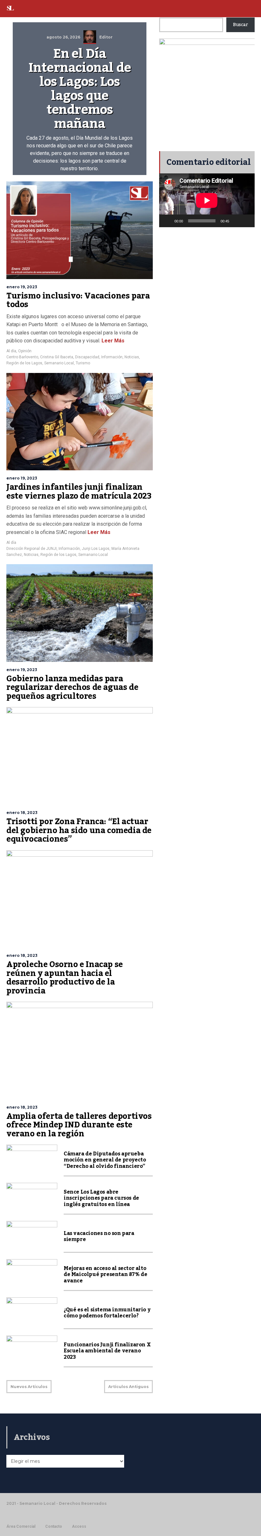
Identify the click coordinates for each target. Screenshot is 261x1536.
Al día (11, 351)
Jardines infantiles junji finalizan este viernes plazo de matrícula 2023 (79, 491)
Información (112, 357)
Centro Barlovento (22, 357)
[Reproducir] (167, 221)
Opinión (25, 351)
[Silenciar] (236, 221)
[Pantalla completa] (246, 221)
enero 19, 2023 (21, 286)
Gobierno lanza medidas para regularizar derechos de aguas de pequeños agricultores (72, 687)
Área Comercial (20, 1526)
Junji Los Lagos (95, 548)
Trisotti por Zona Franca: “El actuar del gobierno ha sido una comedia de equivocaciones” (79, 830)
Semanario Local (59, 363)
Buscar (240, 24)
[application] (207, 200)
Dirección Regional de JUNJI (31, 548)
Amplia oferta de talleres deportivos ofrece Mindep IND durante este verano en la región (79, 1125)
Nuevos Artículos (29, 1386)
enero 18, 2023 (22, 812)
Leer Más (112, 341)
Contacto (53, 1526)
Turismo (83, 363)
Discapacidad (87, 357)
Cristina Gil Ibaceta (56, 357)
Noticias (131, 357)
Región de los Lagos (24, 363)
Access (79, 1526)
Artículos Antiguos (128, 1386)
